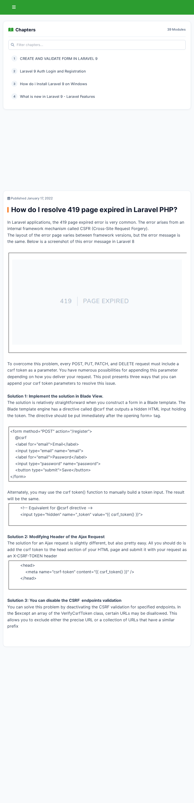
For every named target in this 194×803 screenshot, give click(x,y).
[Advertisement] (97, 151)
